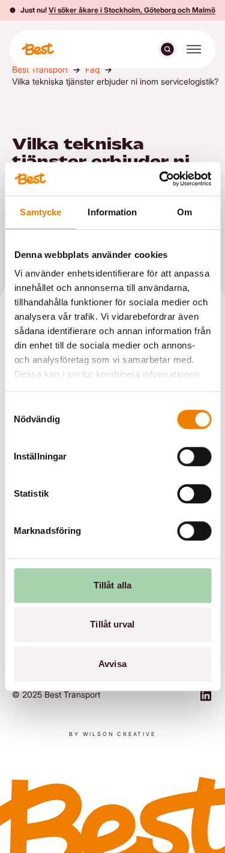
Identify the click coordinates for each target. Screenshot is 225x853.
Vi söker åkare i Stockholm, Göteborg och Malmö (132, 9)
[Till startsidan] (38, 49)
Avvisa (112, 664)
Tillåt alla (112, 585)
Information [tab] (112, 212)
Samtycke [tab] (40, 212)
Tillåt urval (112, 624)
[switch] (194, 456)
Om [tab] (184, 212)
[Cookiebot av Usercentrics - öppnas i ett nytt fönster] (160, 179)
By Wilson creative (112, 734)
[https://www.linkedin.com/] (206, 697)
